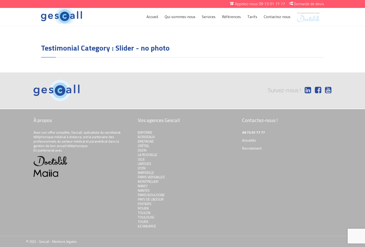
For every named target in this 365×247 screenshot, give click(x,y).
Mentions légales (64, 241)
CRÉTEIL (143, 145)
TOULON (144, 212)
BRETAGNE (146, 141)
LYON (142, 168)
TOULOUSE (146, 217)
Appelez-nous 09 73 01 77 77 (257, 4)
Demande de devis (306, 4)
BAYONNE (145, 132)
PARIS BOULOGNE (151, 194)
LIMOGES (144, 163)
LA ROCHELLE (147, 154)
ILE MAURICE (147, 226)
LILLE (141, 159)
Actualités (249, 140)
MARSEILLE (146, 172)
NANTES (144, 190)
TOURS (143, 221)
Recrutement (251, 148)
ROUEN (143, 208)
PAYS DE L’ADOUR (151, 199)
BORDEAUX (146, 136)
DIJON (142, 150)
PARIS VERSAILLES (151, 177)
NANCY (143, 185)
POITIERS (144, 203)
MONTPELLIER (148, 181)
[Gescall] (61, 16)
